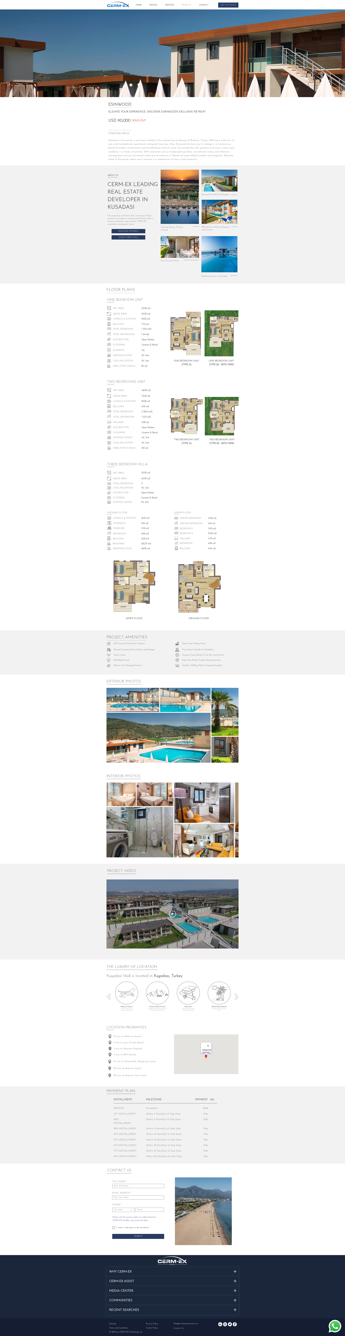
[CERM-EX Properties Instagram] (225, 1324)
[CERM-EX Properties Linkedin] (220, 1324)
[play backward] (109, 996)
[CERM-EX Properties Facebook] (235, 1324)
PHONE (116, 1205)
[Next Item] (233, 725)
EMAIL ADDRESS (121, 1193)
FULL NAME (118, 1181)
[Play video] (172, 914)
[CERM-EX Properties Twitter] (230, 1324)
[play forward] (236, 996)
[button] (228, 5)
